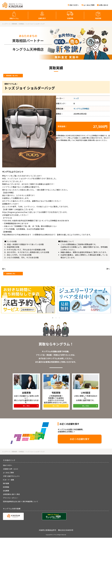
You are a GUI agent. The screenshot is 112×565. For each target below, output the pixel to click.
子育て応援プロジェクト (11, 476)
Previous (4, 299)
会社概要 (6, 491)
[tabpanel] (28, 299)
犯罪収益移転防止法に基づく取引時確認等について (20, 501)
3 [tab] (59, 318)
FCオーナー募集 (8, 480)
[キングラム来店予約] (28, 299)
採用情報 (6, 487)
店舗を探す (42, 18)
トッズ (76, 98)
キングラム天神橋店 (81, 108)
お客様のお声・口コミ (10, 469)
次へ (108, 268)
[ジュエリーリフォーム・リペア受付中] (84, 299)
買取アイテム (14, 18)
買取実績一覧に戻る (12, 75)
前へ (4, 268)
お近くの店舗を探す (79, 439)
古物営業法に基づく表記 (11, 494)
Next (107, 299)
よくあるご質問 (89, 5)
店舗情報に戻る (10, 273)
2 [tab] (56, 318)
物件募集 (6, 483)
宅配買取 (98, 18)
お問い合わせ (103, 5)
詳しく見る (26, 406)
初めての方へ (74, 5)
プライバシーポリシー (10, 498)
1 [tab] (53, 318)
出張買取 (70, 18)
